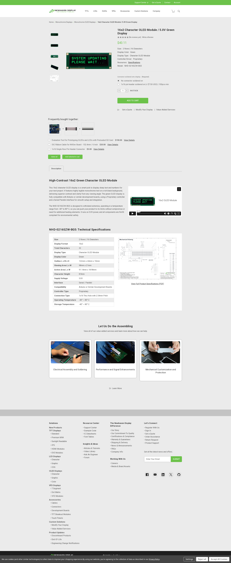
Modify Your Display (144, 110)
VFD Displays (55, 485)
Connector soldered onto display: (133, 77)
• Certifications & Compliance (122, 436)
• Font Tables (88, 437)
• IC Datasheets (89, 434)
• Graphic (54, 463)
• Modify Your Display (60, 525)
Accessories (125, 11)
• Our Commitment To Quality (122, 433)
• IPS (53, 445)
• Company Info (116, 452)
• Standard (55, 434)
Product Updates (56, 532)
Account (177, 2)
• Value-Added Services (61, 529)
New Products (55, 427)
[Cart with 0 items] (173, 11)
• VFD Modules (57, 496)
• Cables (54, 503)
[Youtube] (155, 475)
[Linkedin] (163, 475)
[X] (171, 475)
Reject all (202, 559)
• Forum (86, 457)
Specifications (134, 62)
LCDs (95, 11)
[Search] (179, 11)
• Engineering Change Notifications (65, 543)
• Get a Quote (149, 434)
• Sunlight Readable (59, 441)
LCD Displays (55, 456)
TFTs (87, 11)
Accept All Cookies (219, 559)
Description (56, 168)
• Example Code (89, 430)
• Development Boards (60, 510)
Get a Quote (156, 2)
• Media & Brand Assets (120, 466)
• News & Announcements (121, 445)
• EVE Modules (57, 453)
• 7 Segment (56, 488)
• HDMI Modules (57, 449)
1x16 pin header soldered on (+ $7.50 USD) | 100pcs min (145, 84)
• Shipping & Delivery (119, 442)
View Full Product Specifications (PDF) (147, 284)
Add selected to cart (72, 157)
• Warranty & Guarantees (120, 439)
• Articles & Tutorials (91, 448)
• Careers (114, 463)
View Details (129, 140)
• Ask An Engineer (90, 454)
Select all (54, 157)
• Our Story (114, 430)
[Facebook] (147, 475)
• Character (55, 459)
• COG (53, 467)
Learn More (117, 388)
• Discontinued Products (61, 535)
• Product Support (151, 443)
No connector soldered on (132, 81)
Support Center (141, 2)
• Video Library (89, 451)
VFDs (114, 11)
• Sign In (147, 430)
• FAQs (113, 449)
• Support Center (90, 427)
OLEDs (104, 11)
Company (156, 11)
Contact (167, 2)
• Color (53, 482)
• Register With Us (151, 427)
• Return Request (151, 440)
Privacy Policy (154, 559)
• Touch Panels (57, 518)
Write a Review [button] (147, 37)
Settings (189, 559)
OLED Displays (55, 471)
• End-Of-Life (56, 539)
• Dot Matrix (55, 492)
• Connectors (56, 507)
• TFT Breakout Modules (61, 514)
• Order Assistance (152, 437)
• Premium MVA (57, 437)
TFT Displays (55, 430)
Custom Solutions (141, 11)
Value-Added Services (165, 110)
